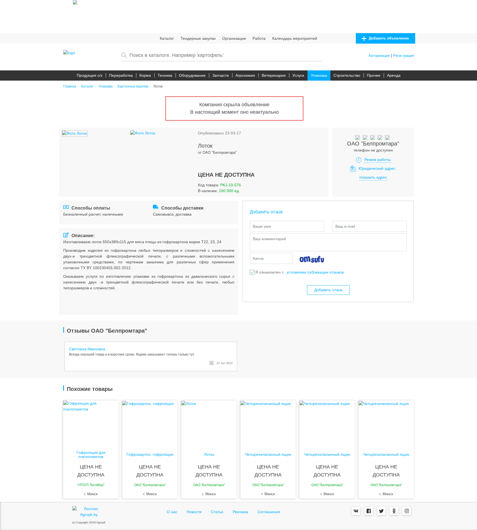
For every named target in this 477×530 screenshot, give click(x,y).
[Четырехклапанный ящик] (268, 423)
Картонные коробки (133, 86)
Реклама (240, 512)
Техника (165, 75)
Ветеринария (274, 75)
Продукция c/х (89, 75)
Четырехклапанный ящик (268, 454)
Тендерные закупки (198, 38)
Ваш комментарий (269, 239)
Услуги (298, 75)
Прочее (373, 75)
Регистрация (403, 56)
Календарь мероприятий (294, 38)
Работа (259, 38)
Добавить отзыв (328, 290)
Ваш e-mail (345, 226)
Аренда (394, 75)
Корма (145, 75)
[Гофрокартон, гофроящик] (149, 423)
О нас (172, 512)
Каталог (167, 38)
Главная (69, 86)
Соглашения (269, 512)
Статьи (217, 512)
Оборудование (192, 75)
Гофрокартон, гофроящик (149, 454)
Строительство (346, 75)
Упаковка (319, 75)
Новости (194, 512)
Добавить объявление (388, 38)
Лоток (209, 454)
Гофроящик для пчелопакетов (90, 455)
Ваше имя (262, 226)
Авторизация (379, 56)
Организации (234, 38)
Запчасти (220, 75)
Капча (258, 258)
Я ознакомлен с (269, 272)
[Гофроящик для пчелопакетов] (90, 423)
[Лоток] (209, 423)
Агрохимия (245, 75)
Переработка (121, 75)
